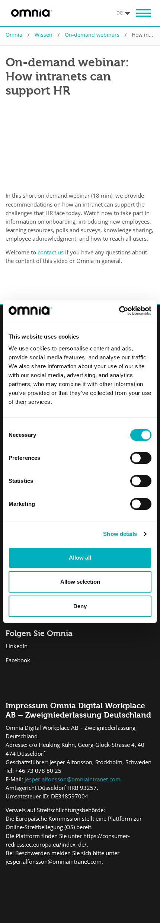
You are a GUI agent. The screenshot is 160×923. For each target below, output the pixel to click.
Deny (80, 606)
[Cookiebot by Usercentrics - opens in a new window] (118, 311)
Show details (120, 534)
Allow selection (80, 581)
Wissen (43, 34)
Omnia (14, 34)
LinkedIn (17, 646)
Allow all (80, 557)
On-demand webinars (92, 34)
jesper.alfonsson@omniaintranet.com (72, 779)
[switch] (140, 458)
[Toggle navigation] (143, 13)
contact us (51, 252)
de (120, 13)
